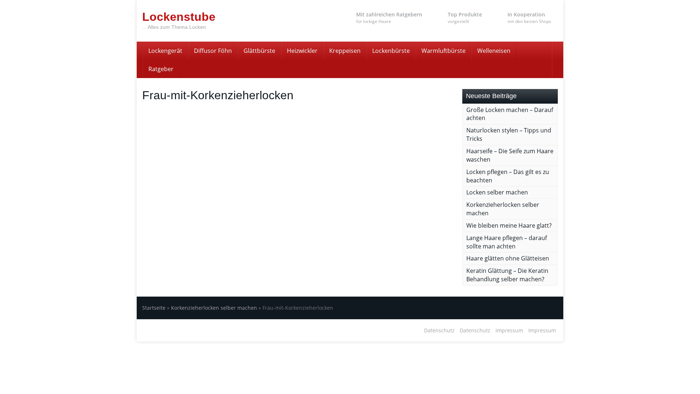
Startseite (154, 307)
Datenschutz (439, 330)
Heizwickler (302, 51)
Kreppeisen (345, 51)
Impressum (509, 330)
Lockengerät (165, 51)
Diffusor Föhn (213, 51)
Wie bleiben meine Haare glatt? (509, 225)
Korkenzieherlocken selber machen (214, 307)
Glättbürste (259, 51)
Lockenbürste (391, 51)
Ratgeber (161, 69)
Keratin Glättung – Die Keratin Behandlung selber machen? (507, 275)
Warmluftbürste (443, 51)
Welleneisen (493, 51)
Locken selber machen (497, 192)
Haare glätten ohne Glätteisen (507, 258)
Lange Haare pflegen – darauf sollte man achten (506, 242)
